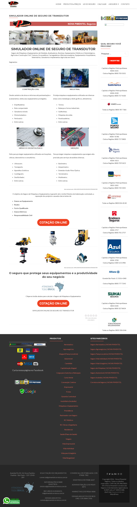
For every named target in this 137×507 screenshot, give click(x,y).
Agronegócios (68, 349)
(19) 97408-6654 (86, 473)
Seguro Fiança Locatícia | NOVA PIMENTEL (106, 354)
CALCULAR (102, 4)
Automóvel (68, 359)
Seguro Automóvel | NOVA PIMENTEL (104, 373)
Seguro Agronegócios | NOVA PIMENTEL (105, 349)
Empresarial (68, 387)
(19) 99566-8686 (89, 491)
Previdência (68, 411)
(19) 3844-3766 (86, 498)
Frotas (68, 392)
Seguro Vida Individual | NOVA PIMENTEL (106, 359)
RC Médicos (68, 420)
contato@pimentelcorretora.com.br (53, 500)
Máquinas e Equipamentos (68, 406)
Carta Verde (68, 378)
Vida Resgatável (68, 458)
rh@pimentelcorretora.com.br (53, 493)
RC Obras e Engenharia (68, 425)
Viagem (68, 439)
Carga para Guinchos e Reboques (68, 373)
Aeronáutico (68, 344)
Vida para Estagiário (68, 453)
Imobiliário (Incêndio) (68, 401)
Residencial (68, 429)
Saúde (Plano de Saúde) (68, 434)
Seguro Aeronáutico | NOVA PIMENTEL (105, 344)
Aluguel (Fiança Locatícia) (68, 354)
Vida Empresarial (68, 444)
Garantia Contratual (68, 396)
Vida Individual (68, 448)
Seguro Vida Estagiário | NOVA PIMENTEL (106, 363)
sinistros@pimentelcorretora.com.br (53, 486)
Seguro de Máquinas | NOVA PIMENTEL (105, 368)
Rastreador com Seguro (68, 415)
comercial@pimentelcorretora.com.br (53, 477)
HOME (58, 4)
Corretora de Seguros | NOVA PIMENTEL (105, 382)
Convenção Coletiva (68, 382)
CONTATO (125, 4)
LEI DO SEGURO (89, 4)
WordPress (114, 494)
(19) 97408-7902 (88, 474)
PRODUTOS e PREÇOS (72, 4)
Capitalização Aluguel (69, 368)
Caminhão (68, 363)
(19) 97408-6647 (88, 480)
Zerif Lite (108, 492)
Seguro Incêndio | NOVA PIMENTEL (103, 378)
